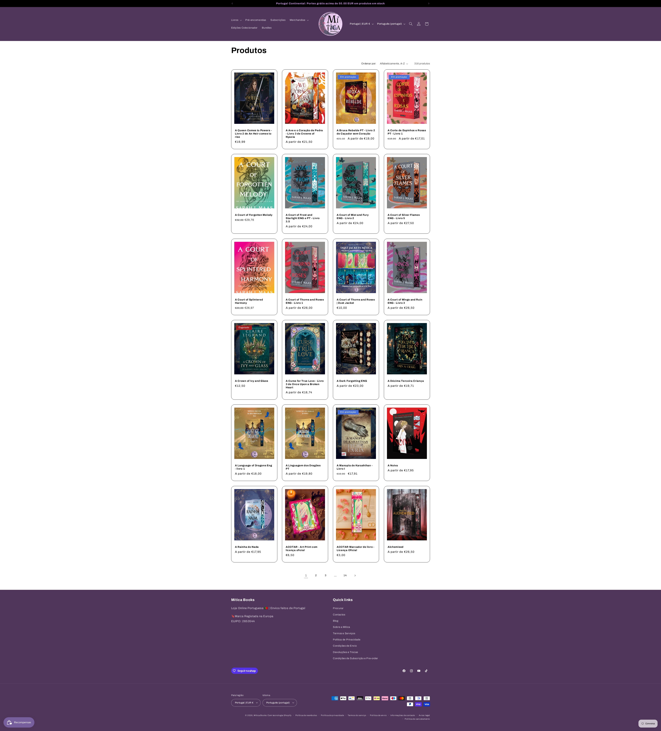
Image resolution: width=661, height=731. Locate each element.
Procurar (338, 608)
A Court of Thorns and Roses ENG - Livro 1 (305, 301)
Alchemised (395, 547)
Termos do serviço (357, 715)
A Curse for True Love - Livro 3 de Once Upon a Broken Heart (305, 384)
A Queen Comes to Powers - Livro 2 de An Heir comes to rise (253, 133)
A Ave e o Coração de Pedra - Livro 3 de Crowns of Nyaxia (304, 133)
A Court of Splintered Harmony (249, 301)
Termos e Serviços (344, 633)
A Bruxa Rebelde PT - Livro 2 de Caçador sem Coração (356, 132)
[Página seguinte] (355, 575)
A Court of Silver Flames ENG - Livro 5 (404, 217)
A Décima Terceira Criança (406, 381)
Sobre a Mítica (341, 627)
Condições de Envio (345, 646)
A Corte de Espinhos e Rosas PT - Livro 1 (407, 132)
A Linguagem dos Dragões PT (303, 467)
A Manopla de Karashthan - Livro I (355, 467)
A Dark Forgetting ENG (352, 381)
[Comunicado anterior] (232, 3)
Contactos (339, 614)
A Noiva (393, 465)
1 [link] (306, 575)
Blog (335, 620)
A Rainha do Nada (247, 547)
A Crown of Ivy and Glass (251, 381)
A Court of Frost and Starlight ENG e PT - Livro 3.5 (303, 218)
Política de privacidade (332, 715)
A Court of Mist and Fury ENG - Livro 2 (353, 217)
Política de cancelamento (417, 719)
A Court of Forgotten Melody (253, 215)
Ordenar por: (368, 63)
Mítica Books (260, 715)
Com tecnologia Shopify (279, 715)
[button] (236, 20)
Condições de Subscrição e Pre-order (355, 658)
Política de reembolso (306, 715)
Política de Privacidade (346, 639)
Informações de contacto (402, 715)
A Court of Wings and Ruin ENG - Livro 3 (405, 301)
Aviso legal (424, 715)
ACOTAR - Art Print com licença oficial (301, 549)
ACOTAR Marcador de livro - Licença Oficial (355, 549)
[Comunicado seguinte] (429, 3)
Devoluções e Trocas (345, 652)
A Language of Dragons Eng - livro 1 (253, 467)
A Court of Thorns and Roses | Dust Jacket (356, 301)
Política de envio (378, 715)
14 (345, 575)
